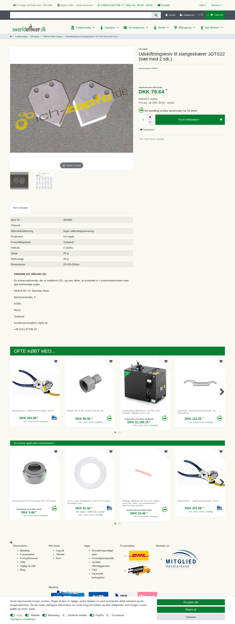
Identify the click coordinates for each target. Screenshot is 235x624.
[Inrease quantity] (150, 117)
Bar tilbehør (212, 27)
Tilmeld (60, 554)
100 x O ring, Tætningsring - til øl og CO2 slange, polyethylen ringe (89, 502)
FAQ (22, 562)
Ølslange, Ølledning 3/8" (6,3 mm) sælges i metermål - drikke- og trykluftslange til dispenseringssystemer (141, 503)
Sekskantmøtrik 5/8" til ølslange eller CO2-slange (34, 501)
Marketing (54, 615)
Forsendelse (27, 554)
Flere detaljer (20, 207)
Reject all (191, 609)
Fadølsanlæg (84, 27)
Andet (162, 27)
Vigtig (19, 615)
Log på (60, 550)
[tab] (20, 207)
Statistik (35, 615)
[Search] (156, 15)
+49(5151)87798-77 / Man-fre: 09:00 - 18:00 (126, 5)
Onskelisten (148, 130)
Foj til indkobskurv (188, 119)
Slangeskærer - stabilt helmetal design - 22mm (32, 411)
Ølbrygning (185, 27)
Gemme (191, 617)
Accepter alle (190, 602)
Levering (160, 139)
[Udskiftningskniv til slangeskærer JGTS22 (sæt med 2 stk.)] (19, 181)
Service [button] (215, 5)
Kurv (58, 558)
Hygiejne (110, 27)
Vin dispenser (137, 27)
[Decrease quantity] (150, 122)
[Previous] (13, 108)
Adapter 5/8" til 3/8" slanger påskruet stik (85, 411)
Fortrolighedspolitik (103, 558)
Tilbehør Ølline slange (52, 36)
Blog (22, 569)
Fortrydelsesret (29, 558)
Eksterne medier (77, 615)
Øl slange (34, 36)
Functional (118, 615)
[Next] (130, 108)
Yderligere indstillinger (23, 619)
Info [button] (202, 5)
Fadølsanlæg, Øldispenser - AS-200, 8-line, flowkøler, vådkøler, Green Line (141, 412)
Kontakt (165, 5)
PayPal (99, 615)
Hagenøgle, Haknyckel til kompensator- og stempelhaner (196, 412)
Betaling (25, 550)
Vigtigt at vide (28, 565)
